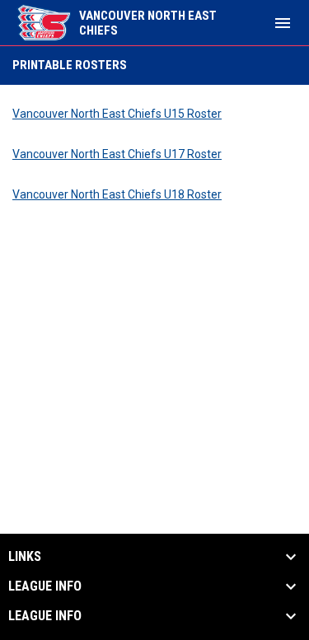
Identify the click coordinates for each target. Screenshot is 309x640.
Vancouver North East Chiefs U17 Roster (117, 154)
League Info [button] (45, 586)
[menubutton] (283, 23)
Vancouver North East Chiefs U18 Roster (117, 194)
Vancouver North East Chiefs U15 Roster (117, 113)
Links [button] (24, 556)
